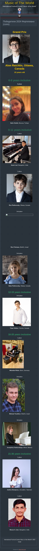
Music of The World (19, 3)
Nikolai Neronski (22, 549)
